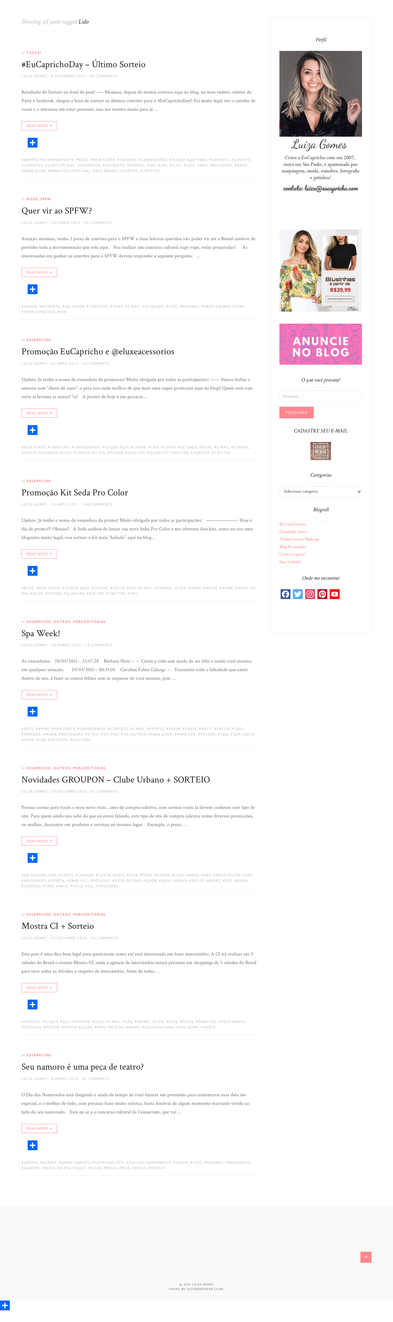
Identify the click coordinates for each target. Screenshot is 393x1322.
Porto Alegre (78, 1027)
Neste (211, 588)
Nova (243, 588)
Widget (158, 1168)
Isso (176, 165)
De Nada (189, 447)
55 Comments (98, 222)
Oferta (58, 880)
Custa (170, 447)
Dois (120, 875)
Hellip (223, 728)
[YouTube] (335, 594)
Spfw (29, 311)
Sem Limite (243, 734)
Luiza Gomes (34, 76)
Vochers (59, 739)
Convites (33, 165)
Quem (151, 880)
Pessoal (82, 170)
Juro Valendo (290, 562)
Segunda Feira (159, 1027)
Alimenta (51, 306)
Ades (29, 728)
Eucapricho (38, 339)
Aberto (31, 159)
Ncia (173, 1021)
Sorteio (130, 170)
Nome (227, 588)
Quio (166, 880)
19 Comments (99, 645)
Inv (153, 165)
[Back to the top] (366, 1257)
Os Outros (134, 734)
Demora (82, 1021)
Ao (67, 306)
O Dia (100, 452)
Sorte (209, 1027)
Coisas (101, 588)
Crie (155, 447)
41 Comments (96, 1078)
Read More (37, 125)
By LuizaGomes (292, 524)
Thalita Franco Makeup (299, 539)
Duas (118, 306)
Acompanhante (58, 159)
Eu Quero (154, 306)
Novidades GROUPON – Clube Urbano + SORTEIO (115, 780)
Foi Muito (115, 165)
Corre (140, 447)
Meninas (190, 306)
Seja (224, 734)
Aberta (31, 1162)
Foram (163, 875)
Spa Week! (40, 634)
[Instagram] (310, 594)
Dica (99, 1021)
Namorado (239, 1162)
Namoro (32, 1168)
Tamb (29, 739)
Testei (33, 52)
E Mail (69, 165)
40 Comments (103, 76)
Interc (143, 1021)
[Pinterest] (322, 594)
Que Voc (136, 452)
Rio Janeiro (236, 880)
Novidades (72, 734)
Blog (84, 159)
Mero (194, 875)
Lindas (83, 452)
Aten (79, 306)
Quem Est (159, 452)
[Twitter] (298, 594)
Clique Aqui (116, 447)
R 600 (96, 1168)
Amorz (83, 1162)
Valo (63, 886)
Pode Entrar (128, 880)
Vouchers (108, 886)
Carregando (154, 159)
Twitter (151, 170)
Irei (164, 165)
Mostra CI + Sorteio (57, 926)
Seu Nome (189, 1027)
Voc (134, 593)
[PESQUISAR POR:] (320, 396)
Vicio (78, 886)
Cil (122, 1162)
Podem (116, 452)
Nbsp (242, 165)
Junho (182, 1162)
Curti (53, 165)
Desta (119, 588)
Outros (62, 621)
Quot (80, 1168)
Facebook (90, 165)
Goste (30, 452)
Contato (220, 159)
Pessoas (101, 880)
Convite (242, 159)
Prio (101, 1027)
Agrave (49, 1162)
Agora (30, 306)
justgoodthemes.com (205, 1289)
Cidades (32, 1021)
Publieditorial (89, 621)
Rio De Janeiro (206, 880)
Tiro (49, 886)
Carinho (128, 159)
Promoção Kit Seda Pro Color (74, 493)
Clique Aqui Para (189, 159)
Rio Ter (181, 452)
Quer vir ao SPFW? (56, 211)
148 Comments (97, 504)
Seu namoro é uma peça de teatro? (82, 1067)
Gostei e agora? (292, 554)
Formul (137, 165)
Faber (175, 728)
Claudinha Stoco (293, 532)
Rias (126, 1168)
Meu (204, 165)
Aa (26, 875)
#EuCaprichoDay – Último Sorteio (83, 65)
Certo (67, 875)
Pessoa (208, 734)
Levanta (49, 452)
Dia (132, 588)
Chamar (86, 875)
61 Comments (104, 791)
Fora (147, 875)
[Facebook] (285, 594)
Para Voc (59, 170)
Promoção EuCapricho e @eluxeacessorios (97, 352)
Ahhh (43, 728)
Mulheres (222, 165)
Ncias (188, 1021)
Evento (157, 728)
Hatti (206, 728)
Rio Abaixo (106, 170)
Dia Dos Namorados (150, 1162)
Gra (129, 1021)
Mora (50, 734)
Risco (140, 1168)
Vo (90, 886)
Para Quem (35, 170)
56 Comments (96, 363)
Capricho (59, 447)
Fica (133, 875)
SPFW (45, 199)
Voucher (82, 739)
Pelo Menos (234, 1021)
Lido (190, 165)
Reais (181, 880)
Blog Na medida (292, 547)
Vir (63, 311)
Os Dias (111, 734)
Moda (32, 199)
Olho (38, 593)
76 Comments (104, 938)
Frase (191, 728)
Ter (42, 739)
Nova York (241, 875)
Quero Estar (231, 306)
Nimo (50, 1168)
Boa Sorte (104, 159)
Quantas (75, 593)
